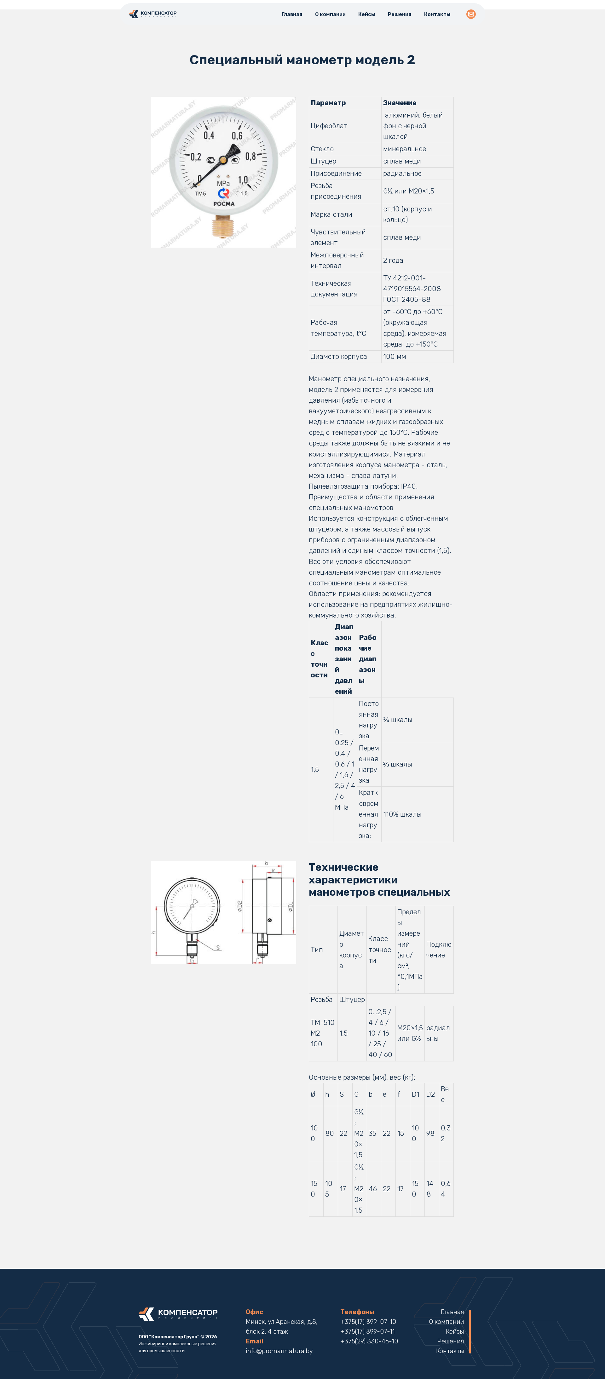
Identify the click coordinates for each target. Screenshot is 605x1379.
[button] (471, 14)
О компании (330, 14)
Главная (292, 14)
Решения (400, 14)
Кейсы (366, 14)
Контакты (437, 14)
